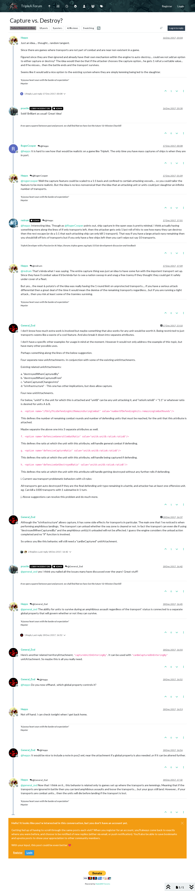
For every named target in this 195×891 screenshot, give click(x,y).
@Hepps (44, 146)
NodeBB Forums (103, 884)
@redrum (37, 265)
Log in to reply (176, 28)
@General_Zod (75, 566)
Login (29, 852)
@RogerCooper (40, 175)
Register (17, 852)
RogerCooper (28, 145)
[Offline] (15, 40)
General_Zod (28, 325)
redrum (25, 220)
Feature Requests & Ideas (23, 28)
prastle (25, 108)
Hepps (24, 37)
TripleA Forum (31, 6)
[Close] (182, 823)
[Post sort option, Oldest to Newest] (161, 28)
